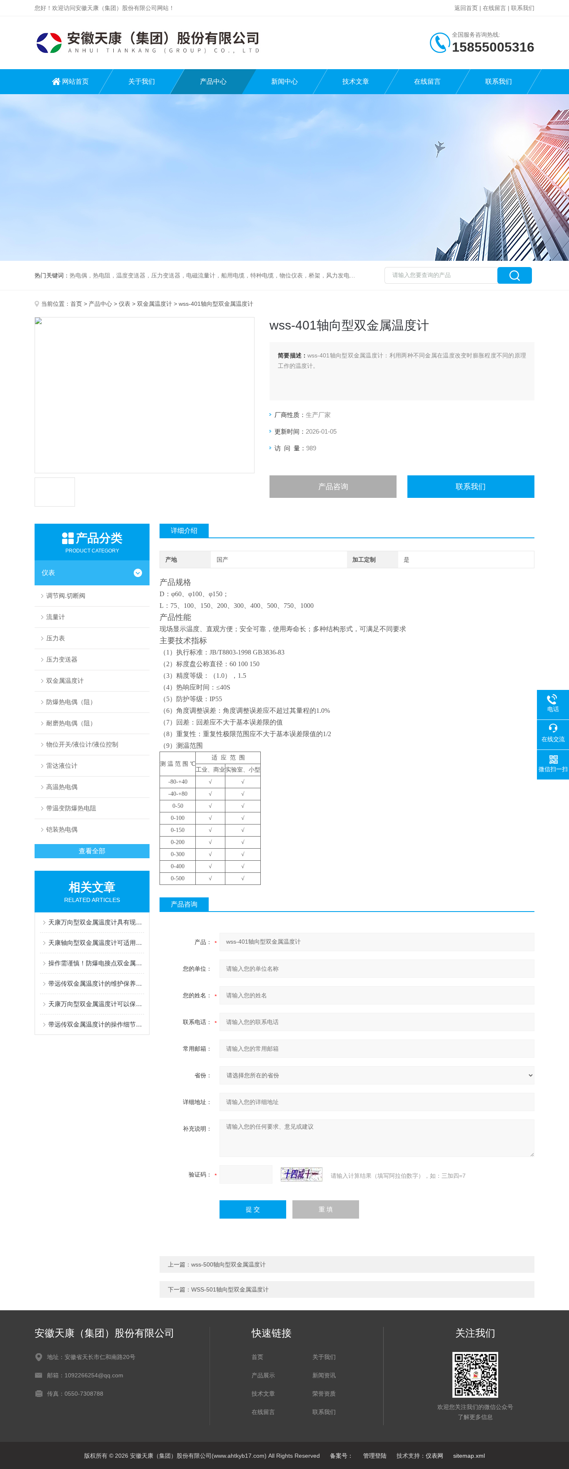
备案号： (341, 1455)
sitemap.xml (469, 1455)
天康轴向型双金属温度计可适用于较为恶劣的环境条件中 (96, 942)
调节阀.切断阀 (65, 595)
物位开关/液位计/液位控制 (82, 744)
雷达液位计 (61, 765)
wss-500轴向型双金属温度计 (228, 1264)
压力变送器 (61, 659)
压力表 (55, 638)
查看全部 (92, 850)
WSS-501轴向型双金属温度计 (230, 1289)
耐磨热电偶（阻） (71, 723)
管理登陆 (375, 1455)
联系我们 (522, 8)
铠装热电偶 (61, 829)
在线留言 (494, 8)
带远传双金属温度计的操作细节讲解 (96, 1024)
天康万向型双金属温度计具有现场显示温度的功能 (96, 922)
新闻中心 (284, 81)
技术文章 (355, 81)
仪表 (124, 303)
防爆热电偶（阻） (71, 701)
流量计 (55, 616)
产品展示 (263, 1375)
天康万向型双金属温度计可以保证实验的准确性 (96, 1003)
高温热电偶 (61, 786)
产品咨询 (333, 486)
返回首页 (466, 8)
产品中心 (213, 81)
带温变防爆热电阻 (71, 808)
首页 (76, 303)
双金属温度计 (154, 303)
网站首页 (75, 81)
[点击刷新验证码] (301, 1174)
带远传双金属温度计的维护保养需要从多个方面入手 (96, 983)
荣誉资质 (324, 1393)
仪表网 (434, 1455)
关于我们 (141, 81)
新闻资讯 (324, 1375)
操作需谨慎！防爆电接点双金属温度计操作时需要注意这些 (96, 963)
